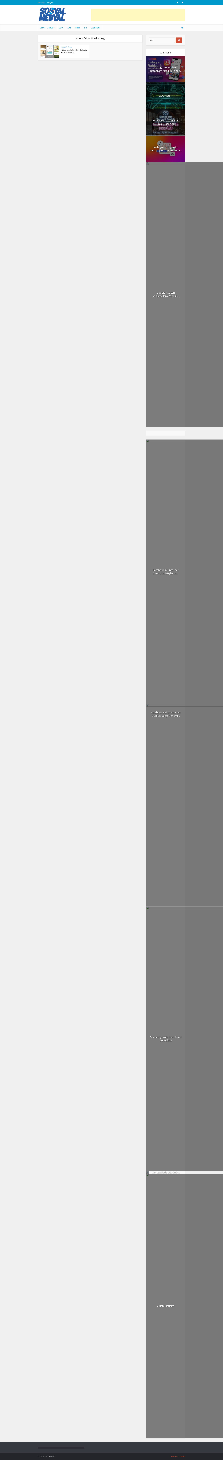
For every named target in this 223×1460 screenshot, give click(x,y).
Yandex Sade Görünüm (166, 1172)
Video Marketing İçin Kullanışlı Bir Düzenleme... (74, 51)
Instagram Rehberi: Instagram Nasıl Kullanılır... (165, 69)
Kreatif (63, 47)
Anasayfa (42, 2)
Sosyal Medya (46, 27)
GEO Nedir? (166, 95)
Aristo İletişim (165, 1306)
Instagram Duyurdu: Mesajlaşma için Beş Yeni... (166, 148)
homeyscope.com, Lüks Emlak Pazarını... (166, 122)
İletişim (50, 2)
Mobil (77, 27)
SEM (69, 27)
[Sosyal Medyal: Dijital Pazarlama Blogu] (52, 14)
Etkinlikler (95, 27)
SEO (61, 27)
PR (85, 27)
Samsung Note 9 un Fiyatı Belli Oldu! (165, 1038)
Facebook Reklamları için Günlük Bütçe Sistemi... (166, 714)
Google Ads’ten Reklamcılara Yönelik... (165, 294)
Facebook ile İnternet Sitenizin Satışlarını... (166, 571)
